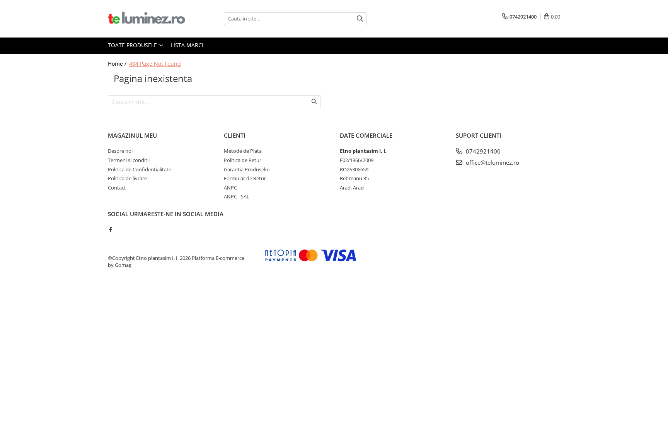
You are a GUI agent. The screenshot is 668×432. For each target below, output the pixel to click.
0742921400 (482, 151)
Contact (117, 187)
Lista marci (187, 45)
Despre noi (120, 150)
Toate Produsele (133, 45)
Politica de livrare (127, 178)
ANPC (230, 187)
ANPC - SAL (236, 196)
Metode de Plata (243, 150)
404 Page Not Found (155, 63)
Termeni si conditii (129, 160)
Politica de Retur (242, 160)
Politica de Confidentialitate (139, 169)
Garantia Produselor (247, 169)
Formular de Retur (245, 178)
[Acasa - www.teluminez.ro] (146, 19)
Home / (118, 63)
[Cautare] (360, 18)
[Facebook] (110, 229)
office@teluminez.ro (491, 162)
